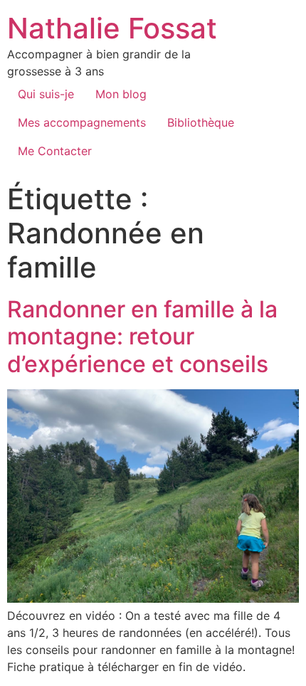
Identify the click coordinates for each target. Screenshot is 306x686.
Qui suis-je (46, 94)
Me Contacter (55, 151)
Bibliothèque (200, 122)
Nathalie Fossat (112, 28)
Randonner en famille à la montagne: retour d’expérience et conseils (142, 336)
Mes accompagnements (82, 122)
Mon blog (121, 94)
